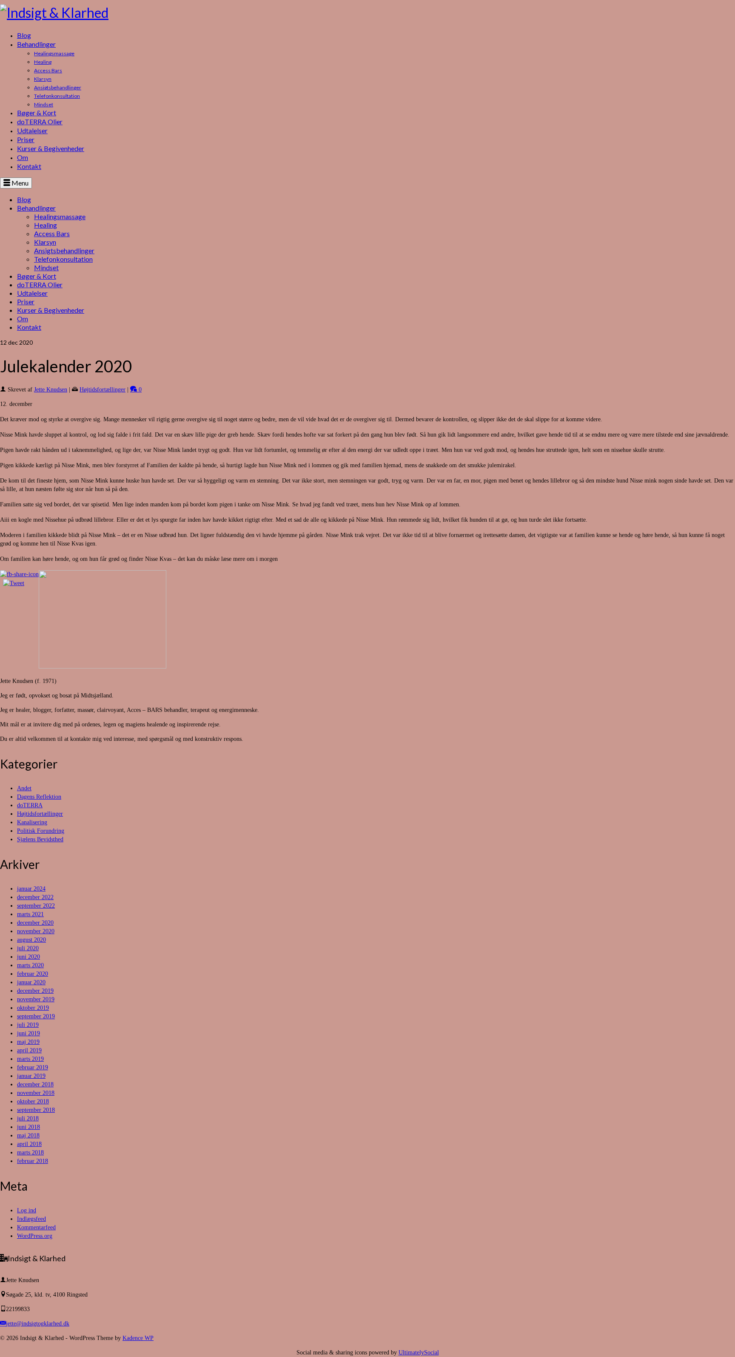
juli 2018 (28, 1118)
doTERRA (30, 805)
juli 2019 (28, 1025)
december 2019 (35, 991)
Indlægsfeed (31, 1219)
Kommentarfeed (36, 1227)
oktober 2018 (33, 1101)
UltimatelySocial (419, 1352)
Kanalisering (32, 822)
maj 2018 (28, 1135)
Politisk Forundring (40, 831)
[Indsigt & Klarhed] (367, 12)
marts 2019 (30, 1059)
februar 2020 (32, 974)
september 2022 (36, 906)
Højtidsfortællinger (102, 389)
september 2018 (36, 1110)
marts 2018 (30, 1152)
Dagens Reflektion (39, 797)
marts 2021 (30, 914)
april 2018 (29, 1144)
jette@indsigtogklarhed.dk (37, 1323)
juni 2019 (28, 1033)
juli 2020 (28, 948)
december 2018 (35, 1084)
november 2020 (35, 931)
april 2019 (29, 1050)
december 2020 (35, 923)
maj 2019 (28, 1042)
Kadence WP (138, 1338)
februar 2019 (32, 1067)
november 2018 (35, 1093)
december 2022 (35, 897)
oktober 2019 (33, 1008)
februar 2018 (32, 1161)
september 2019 (36, 1016)
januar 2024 (31, 889)
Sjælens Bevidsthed (40, 839)
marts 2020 (30, 965)
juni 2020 (28, 957)
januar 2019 (31, 1076)
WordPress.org (34, 1236)
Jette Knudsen (50, 389)
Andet (24, 788)
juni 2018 (28, 1127)
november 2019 (35, 999)
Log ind (26, 1210)
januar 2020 (31, 982)
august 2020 (31, 940)
